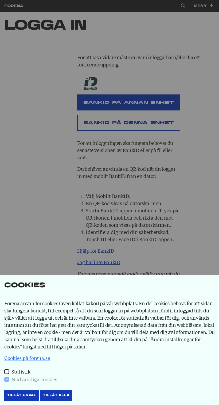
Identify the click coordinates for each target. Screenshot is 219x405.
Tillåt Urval (21, 395)
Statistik (20, 371)
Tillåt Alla (56, 395)
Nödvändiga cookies (34, 379)
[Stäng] (212, 285)
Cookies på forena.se (27, 357)
